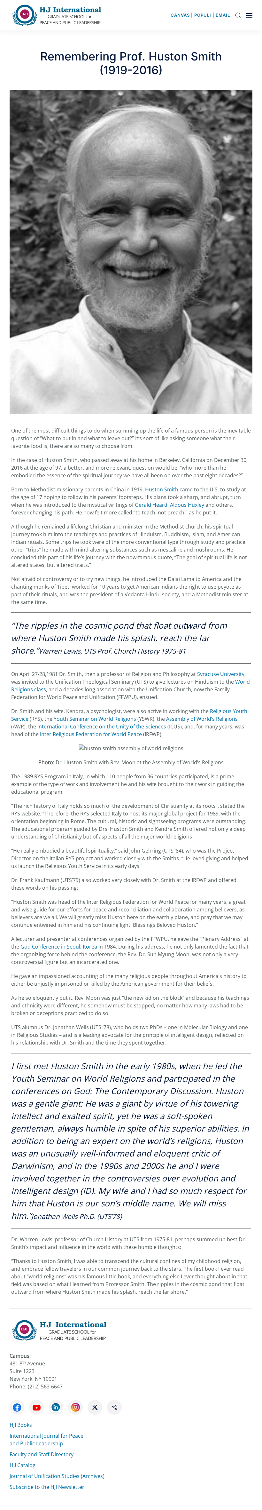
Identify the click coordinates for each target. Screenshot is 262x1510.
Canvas (180, 15)
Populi (202, 15)
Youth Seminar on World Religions (95, 718)
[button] (238, 15)
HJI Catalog (22, 1465)
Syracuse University (220, 674)
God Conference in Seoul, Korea (58, 946)
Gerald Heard (151, 504)
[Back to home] (58, 15)
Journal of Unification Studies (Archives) (57, 1476)
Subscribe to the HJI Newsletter (47, 1486)
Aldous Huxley (187, 504)
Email (223, 15)
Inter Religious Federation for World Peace (91, 734)
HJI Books (21, 1424)
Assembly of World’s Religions (202, 718)
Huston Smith (161, 489)
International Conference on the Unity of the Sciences (101, 726)
